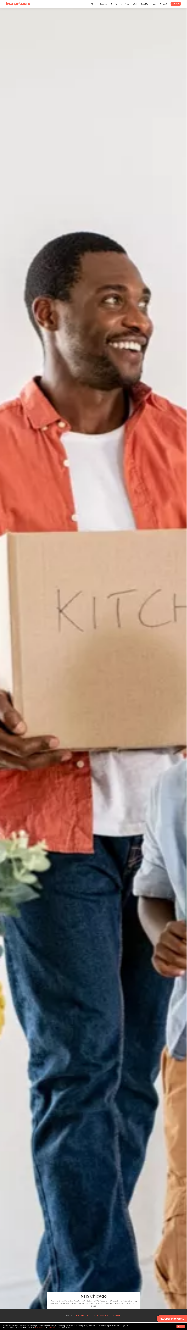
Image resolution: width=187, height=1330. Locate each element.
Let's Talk (175, 4)
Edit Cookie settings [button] (64, 1327)
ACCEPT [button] (180, 1326)
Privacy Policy (39, 1327)
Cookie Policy (52, 1327)
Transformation (100, 1316)
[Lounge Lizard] (18, 4)
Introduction (82, 1316)
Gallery (116, 1316)
